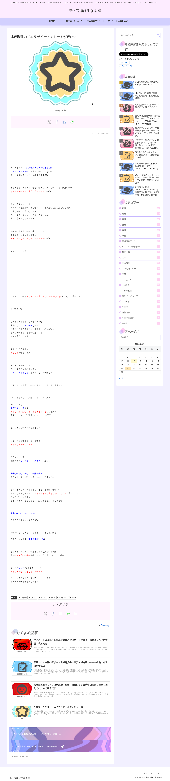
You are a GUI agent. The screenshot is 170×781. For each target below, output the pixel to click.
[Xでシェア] (49, 122)
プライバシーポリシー (152, 773)
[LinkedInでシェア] (75, 613)
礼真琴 (53, 598)
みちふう (34, 598)
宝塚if (74, 598)
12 (134, 361)
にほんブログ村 (126, 66)
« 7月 (121, 378)
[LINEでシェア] (71, 122)
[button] (158, 35)
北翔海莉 (24, 598)
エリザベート (63, 598)
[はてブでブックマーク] (64, 122)
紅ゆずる (44, 598)
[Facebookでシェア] (56, 122)
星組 (14, 598)
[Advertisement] (60, 150)
